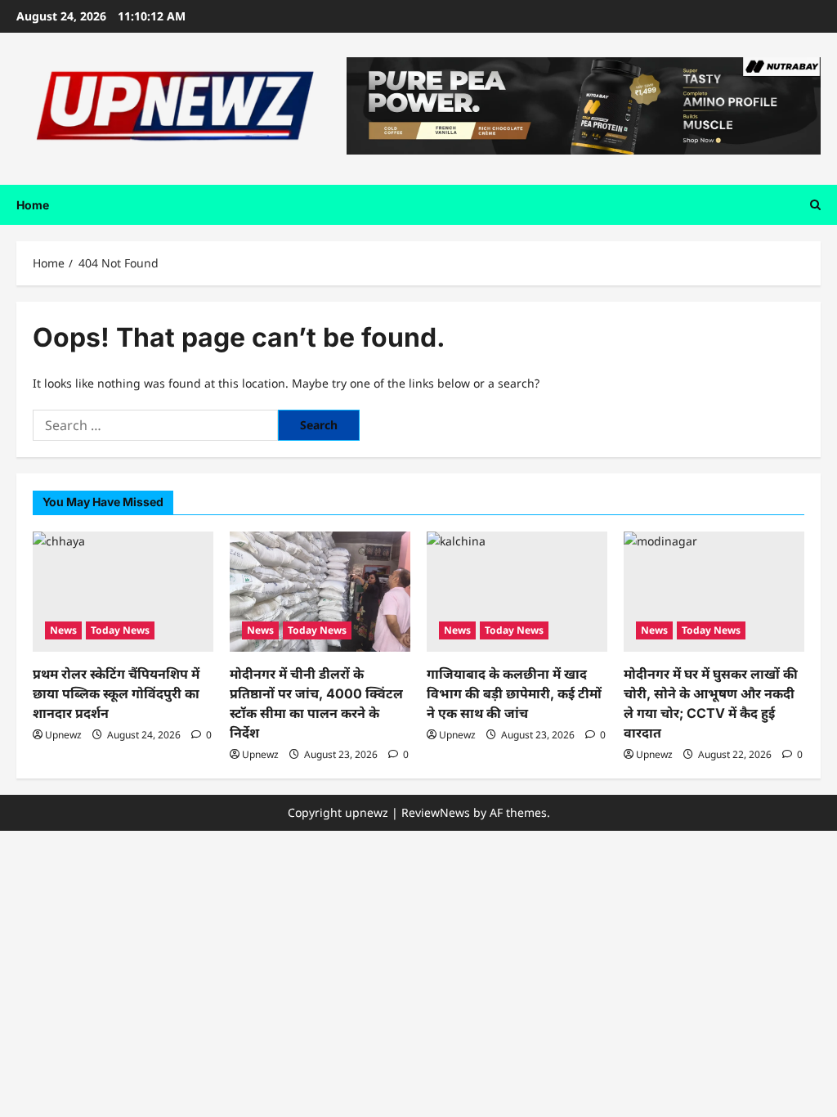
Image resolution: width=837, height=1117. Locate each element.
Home (32, 205)
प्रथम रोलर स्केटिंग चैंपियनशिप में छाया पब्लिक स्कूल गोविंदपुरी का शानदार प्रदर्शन (116, 693)
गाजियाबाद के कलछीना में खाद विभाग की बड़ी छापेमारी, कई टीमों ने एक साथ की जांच (514, 693)
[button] (815, 205)
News (63, 630)
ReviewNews (435, 812)
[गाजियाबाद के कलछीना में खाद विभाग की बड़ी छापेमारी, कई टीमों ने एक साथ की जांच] (517, 592)
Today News (120, 630)
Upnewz (63, 735)
